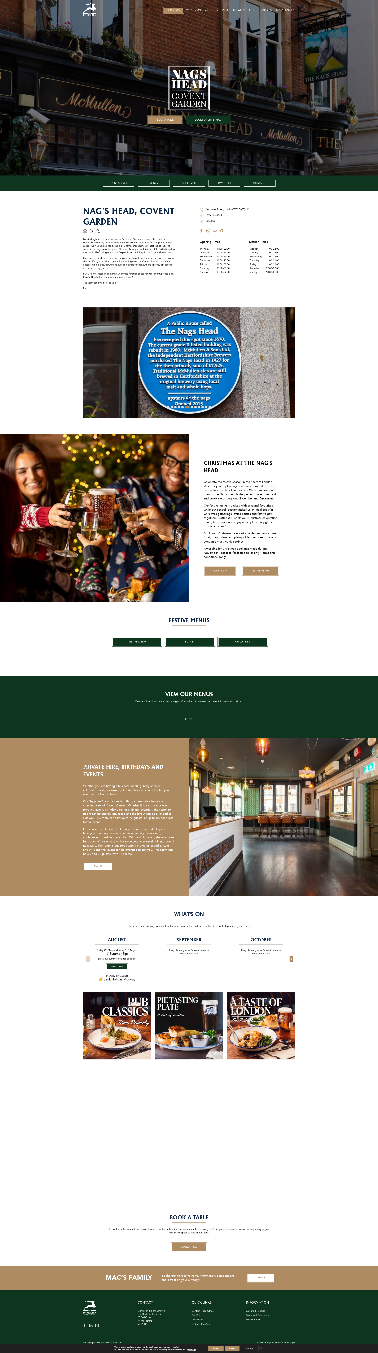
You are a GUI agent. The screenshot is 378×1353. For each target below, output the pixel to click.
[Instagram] (208, 231)
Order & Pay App (201, 1324)
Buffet (189, 642)
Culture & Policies (255, 1311)
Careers (266, 10)
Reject (232, 1348)
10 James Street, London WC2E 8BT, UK (227, 209)
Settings (249, 1348)
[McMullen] (89, 17)
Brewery (239, 10)
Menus (154, 183)
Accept (216, 1348)
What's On (193, 10)
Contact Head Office (203, 1311)
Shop (252, 10)
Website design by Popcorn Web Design (276, 1342)
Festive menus (260, 571)
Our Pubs (197, 1315)
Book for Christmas (208, 120)
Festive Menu (137, 642)
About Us (211, 10)
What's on (259, 183)
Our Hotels (197, 1320)
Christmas (174, 10)
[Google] (222, 231)
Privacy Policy (253, 1320)
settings (192, 1349)
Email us (210, 221)
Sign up (260, 1277)
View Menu (117, 966)
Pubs (225, 10)
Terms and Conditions (257, 1315)
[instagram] (97, 1326)
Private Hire (224, 183)
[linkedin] (91, 1326)
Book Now (220, 571)
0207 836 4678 (213, 215)
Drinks (189, 719)
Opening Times (118, 183)
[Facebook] (201, 231)
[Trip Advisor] (215, 231)
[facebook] (85, 1326)
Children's (242, 642)
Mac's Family (285, 10)
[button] (168, 407)
